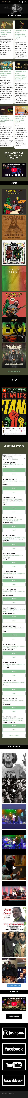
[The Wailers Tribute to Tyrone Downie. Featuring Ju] (14, 765)
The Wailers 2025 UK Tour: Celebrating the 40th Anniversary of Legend (21, 34)
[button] (25, 2)
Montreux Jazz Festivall (20, 124)
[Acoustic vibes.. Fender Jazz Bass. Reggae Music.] (14, 893)
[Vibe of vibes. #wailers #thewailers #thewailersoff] (14, 867)
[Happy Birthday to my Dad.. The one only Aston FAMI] (14, 944)
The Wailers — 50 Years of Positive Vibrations (5, 32)
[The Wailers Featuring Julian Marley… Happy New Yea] (14, 842)
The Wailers (3, 36)
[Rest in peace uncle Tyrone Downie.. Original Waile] (14, 919)
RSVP (14, 474)
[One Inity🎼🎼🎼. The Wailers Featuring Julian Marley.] (14, 816)
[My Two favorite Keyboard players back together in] (14, 970)
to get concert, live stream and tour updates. (11, 455)
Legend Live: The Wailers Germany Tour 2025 (5, 73)
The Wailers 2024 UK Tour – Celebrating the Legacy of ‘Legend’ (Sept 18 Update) (21, 75)
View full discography (14, 371)
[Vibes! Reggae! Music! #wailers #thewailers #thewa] (14, 790)
